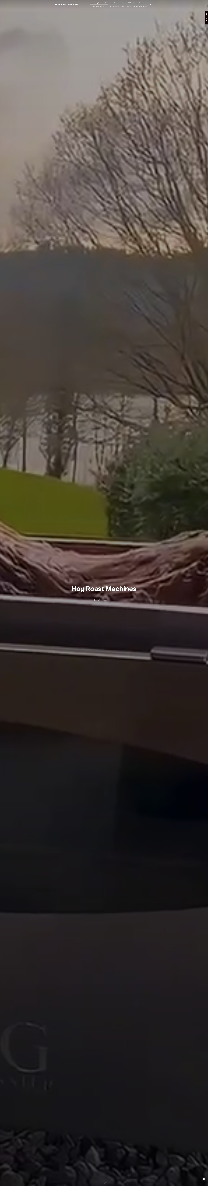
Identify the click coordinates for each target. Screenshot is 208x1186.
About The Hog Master (117, 3)
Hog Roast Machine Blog (99, 6)
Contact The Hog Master (117, 6)
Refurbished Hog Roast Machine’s (137, 6)
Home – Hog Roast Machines (99, 3)
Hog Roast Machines (67, 4)
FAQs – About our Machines (136, 3)
